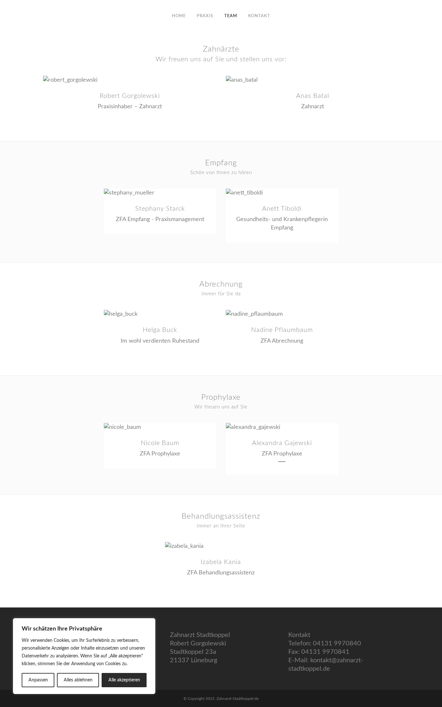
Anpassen (38, 680)
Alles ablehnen (78, 680)
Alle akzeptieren (124, 680)
